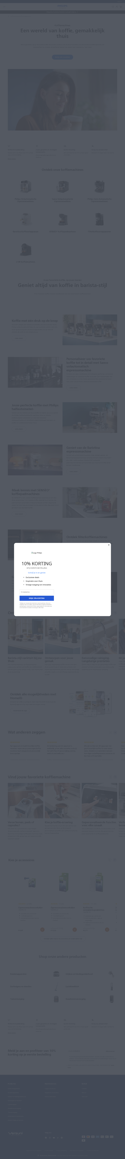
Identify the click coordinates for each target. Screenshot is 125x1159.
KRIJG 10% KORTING (37, 598)
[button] (109, 544)
